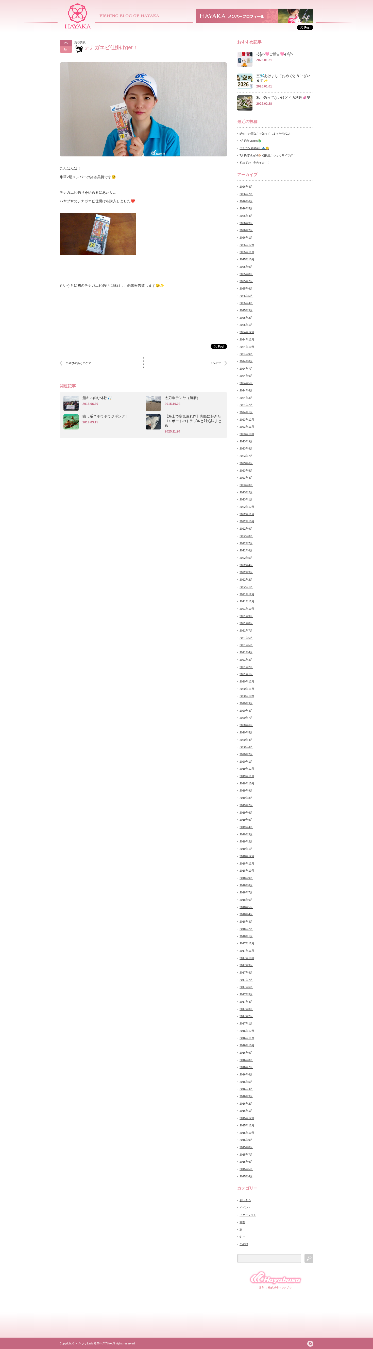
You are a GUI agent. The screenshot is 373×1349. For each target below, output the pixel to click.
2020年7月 (246, 717)
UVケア (216, 363)
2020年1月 (246, 761)
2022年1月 (246, 586)
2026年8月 (246, 186)
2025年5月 (246, 295)
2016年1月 (246, 1110)
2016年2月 (246, 1103)
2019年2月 (246, 841)
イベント (245, 1207)
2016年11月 (247, 1037)
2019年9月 (246, 790)
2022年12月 (247, 506)
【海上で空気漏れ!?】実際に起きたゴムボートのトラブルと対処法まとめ (193, 420)
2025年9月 (246, 266)
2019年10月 (247, 783)
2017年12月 (247, 943)
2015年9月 (246, 1139)
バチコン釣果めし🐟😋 (254, 148)
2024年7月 (246, 368)
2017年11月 (247, 950)
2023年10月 (247, 434)
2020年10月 (247, 695)
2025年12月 (247, 244)
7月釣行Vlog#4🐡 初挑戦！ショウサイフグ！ (268, 155)
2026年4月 (246, 215)
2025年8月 (246, 274)
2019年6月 (246, 812)
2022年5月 (246, 557)
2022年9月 (246, 528)
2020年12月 (247, 681)
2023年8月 (246, 448)
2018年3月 (246, 921)
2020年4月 (246, 739)
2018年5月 (246, 907)
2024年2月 (246, 404)
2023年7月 (246, 455)
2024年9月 (246, 353)
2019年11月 (247, 776)
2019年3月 (246, 834)
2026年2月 (246, 230)
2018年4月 (246, 914)
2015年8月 (246, 1147)
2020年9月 (246, 703)
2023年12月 (247, 419)
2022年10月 (247, 521)
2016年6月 (246, 1074)
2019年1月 (246, 848)
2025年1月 (246, 324)
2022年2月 (246, 579)
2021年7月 (246, 630)
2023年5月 (246, 470)
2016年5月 (246, 1081)
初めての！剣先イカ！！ (255, 162)
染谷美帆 (80, 42)
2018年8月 (246, 885)
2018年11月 (247, 863)
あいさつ (245, 1200)
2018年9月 (246, 877)
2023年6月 (246, 463)
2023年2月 (246, 492)
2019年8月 (246, 797)
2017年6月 (246, 986)
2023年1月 (246, 499)
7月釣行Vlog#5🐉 (250, 140)
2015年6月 (246, 1161)
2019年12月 (247, 768)
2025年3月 (246, 310)
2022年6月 (246, 550)
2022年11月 (247, 514)
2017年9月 (246, 965)
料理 (242, 1222)
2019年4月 (246, 827)
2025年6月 (246, 288)
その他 (244, 1244)
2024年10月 (247, 346)
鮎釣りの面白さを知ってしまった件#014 (265, 133)
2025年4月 (246, 302)
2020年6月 (246, 725)
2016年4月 (246, 1088)
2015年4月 (246, 1176)
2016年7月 (246, 1067)
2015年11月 (247, 1125)
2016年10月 (247, 1045)
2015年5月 (246, 1169)
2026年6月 (246, 201)
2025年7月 (246, 281)
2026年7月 (246, 193)
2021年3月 (246, 659)
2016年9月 (246, 1052)
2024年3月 (246, 397)
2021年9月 (246, 616)
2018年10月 (247, 870)
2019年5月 (246, 819)
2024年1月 (246, 412)
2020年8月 (246, 710)
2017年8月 (246, 972)
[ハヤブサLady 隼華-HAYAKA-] (78, 27)
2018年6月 (246, 899)
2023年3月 (246, 485)
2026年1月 (246, 237)
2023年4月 (246, 477)
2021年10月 (247, 608)
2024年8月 (246, 361)
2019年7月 (246, 805)
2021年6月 (246, 637)
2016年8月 (246, 1060)
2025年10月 (247, 259)
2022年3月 (246, 572)
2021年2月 (246, 667)
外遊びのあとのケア (78, 363)
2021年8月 (246, 623)
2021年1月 (246, 674)
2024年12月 (247, 332)
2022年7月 (246, 543)
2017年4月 (246, 1001)
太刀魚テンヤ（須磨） (182, 398)
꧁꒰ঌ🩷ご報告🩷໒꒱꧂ (274, 54)
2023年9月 (246, 441)
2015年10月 (247, 1132)
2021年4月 (246, 652)
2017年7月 (246, 979)
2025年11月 (247, 252)
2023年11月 (247, 426)
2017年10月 (247, 958)
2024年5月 (246, 383)
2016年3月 (246, 1096)
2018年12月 (247, 856)
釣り (242, 1236)
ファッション (248, 1214)
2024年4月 (246, 390)
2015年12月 (247, 1118)
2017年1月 (246, 1023)
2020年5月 (246, 732)
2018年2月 (246, 928)
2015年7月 (246, 1154)
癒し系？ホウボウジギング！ (105, 416)
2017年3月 (246, 1009)
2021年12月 (247, 594)
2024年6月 (246, 375)
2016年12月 (247, 1030)
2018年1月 (246, 936)
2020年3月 (246, 746)
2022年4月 (246, 565)
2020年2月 (246, 754)
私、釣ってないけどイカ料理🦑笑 (283, 98)
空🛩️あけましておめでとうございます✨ (283, 78)
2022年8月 (246, 535)
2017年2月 (246, 1016)
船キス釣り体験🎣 (97, 398)
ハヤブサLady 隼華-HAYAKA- (94, 1343)
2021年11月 (247, 601)
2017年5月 (246, 994)
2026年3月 (246, 223)
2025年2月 (246, 317)
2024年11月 (247, 339)
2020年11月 (247, 688)
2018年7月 (246, 892)
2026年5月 (246, 208)
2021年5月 (246, 644)
